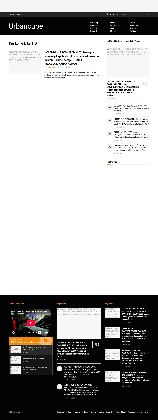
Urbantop (94, 23)
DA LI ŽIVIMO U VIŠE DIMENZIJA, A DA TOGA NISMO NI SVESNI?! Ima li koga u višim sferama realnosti (131, 108)
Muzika (113, 23)
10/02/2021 (61, 67)
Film (112, 28)
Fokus (132, 23)
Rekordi (93, 31)
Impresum (20, 14)
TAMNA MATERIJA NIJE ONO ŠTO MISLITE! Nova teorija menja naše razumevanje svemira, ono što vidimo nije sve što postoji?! (135, 377)
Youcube (134, 25)
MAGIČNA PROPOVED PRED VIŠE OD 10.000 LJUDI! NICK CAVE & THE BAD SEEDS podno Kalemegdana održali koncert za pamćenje (130, 147)
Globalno (94, 25)
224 (68, 67)
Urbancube (26, 26)
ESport (113, 31)
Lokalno (93, 28)
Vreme (133, 28)
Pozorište (114, 25)
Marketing (12, 14)
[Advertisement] (79, 5)
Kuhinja (133, 31)
